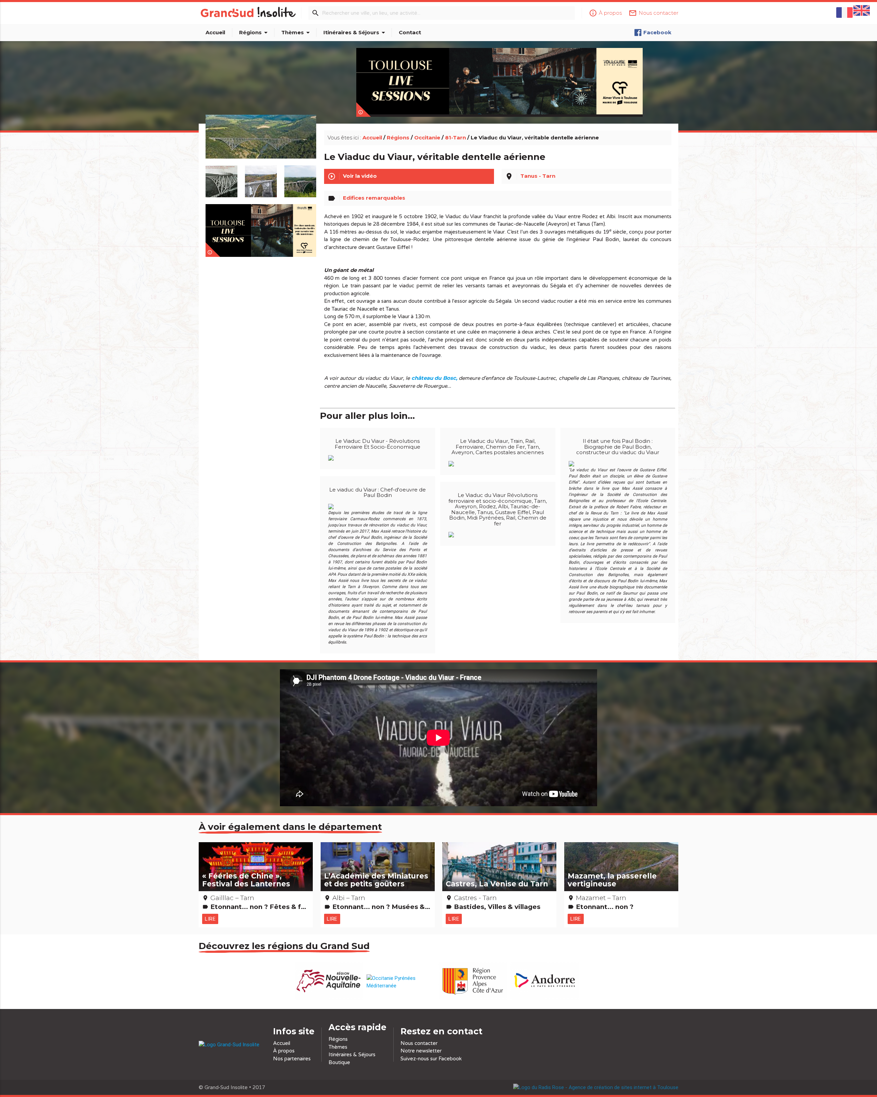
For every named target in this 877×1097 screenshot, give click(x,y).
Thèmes (296, 32)
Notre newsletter (421, 1051)
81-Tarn (455, 137)
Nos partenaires (292, 1059)
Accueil (215, 32)
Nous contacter (418, 1043)
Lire (210, 918)
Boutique (339, 1062)
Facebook (657, 32)
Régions (254, 32)
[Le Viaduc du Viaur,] (261, 144)
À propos (284, 1051)
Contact (410, 32)
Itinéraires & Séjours (355, 32)
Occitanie (427, 137)
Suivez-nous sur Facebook (431, 1059)
